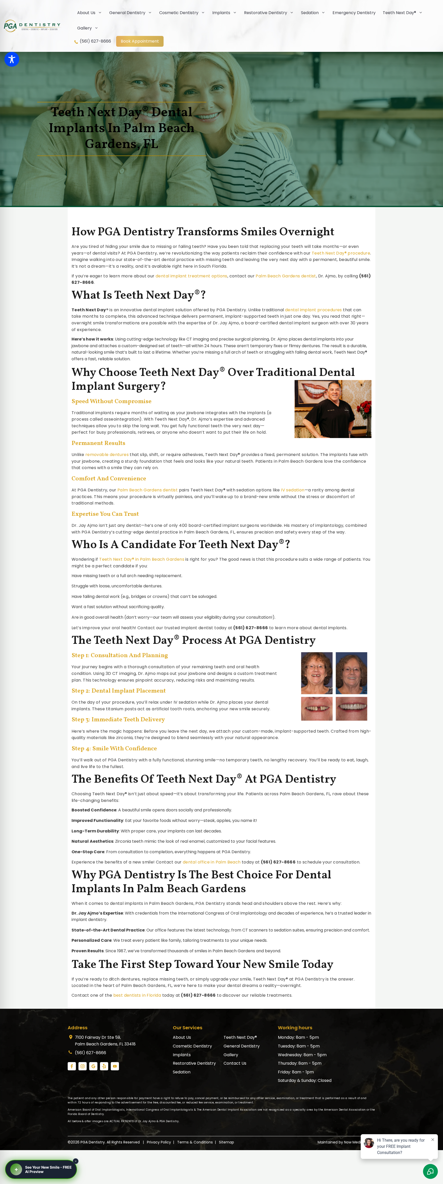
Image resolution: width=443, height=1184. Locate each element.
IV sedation (292, 490)
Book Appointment (140, 41)
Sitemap (226, 1142)
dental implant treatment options (191, 276)
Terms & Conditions (195, 1142)
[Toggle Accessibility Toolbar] (12, 59)
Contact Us (235, 1063)
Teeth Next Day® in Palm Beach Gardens (141, 559)
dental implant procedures (313, 310)
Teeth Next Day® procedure (341, 253)
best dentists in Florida (137, 995)
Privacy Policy (159, 1142)
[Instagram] (82, 1066)
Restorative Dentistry (265, 13)
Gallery (84, 28)
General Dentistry (127, 13)
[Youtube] (115, 1066)
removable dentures (107, 455)
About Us (86, 13)
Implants (221, 13)
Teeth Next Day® (399, 13)
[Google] (93, 1066)
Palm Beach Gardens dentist (286, 276)
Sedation (310, 13)
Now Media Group (359, 1142)
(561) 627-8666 (95, 41)
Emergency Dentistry (354, 13)
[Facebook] (72, 1066)
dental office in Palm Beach (212, 862)
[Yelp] (104, 1066)
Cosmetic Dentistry (178, 13)
